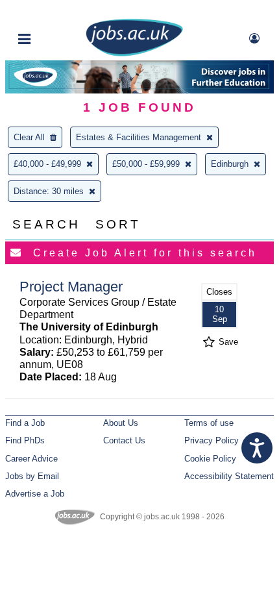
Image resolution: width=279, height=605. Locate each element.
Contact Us (124, 440)
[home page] (134, 53)
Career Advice (31, 458)
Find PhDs (25, 440)
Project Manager (71, 286)
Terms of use (209, 423)
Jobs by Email (32, 476)
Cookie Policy (210, 458)
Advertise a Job (34, 494)
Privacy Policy (211, 440)
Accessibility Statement (229, 476)
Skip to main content (52, 11)
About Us (120, 423)
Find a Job (25, 423)
